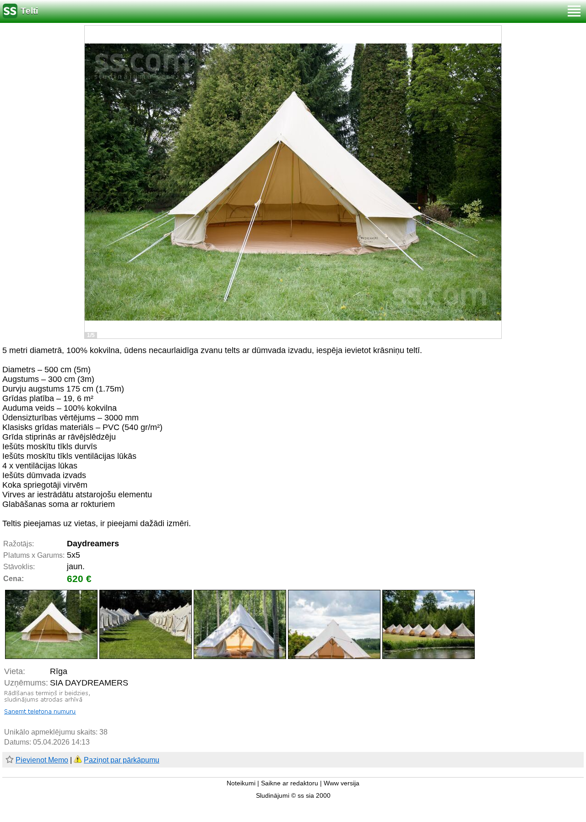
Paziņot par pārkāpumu (121, 760)
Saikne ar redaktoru (289, 783)
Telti (29, 11)
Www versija (341, 783)
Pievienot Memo (42, 760)
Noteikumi (241, 783)
